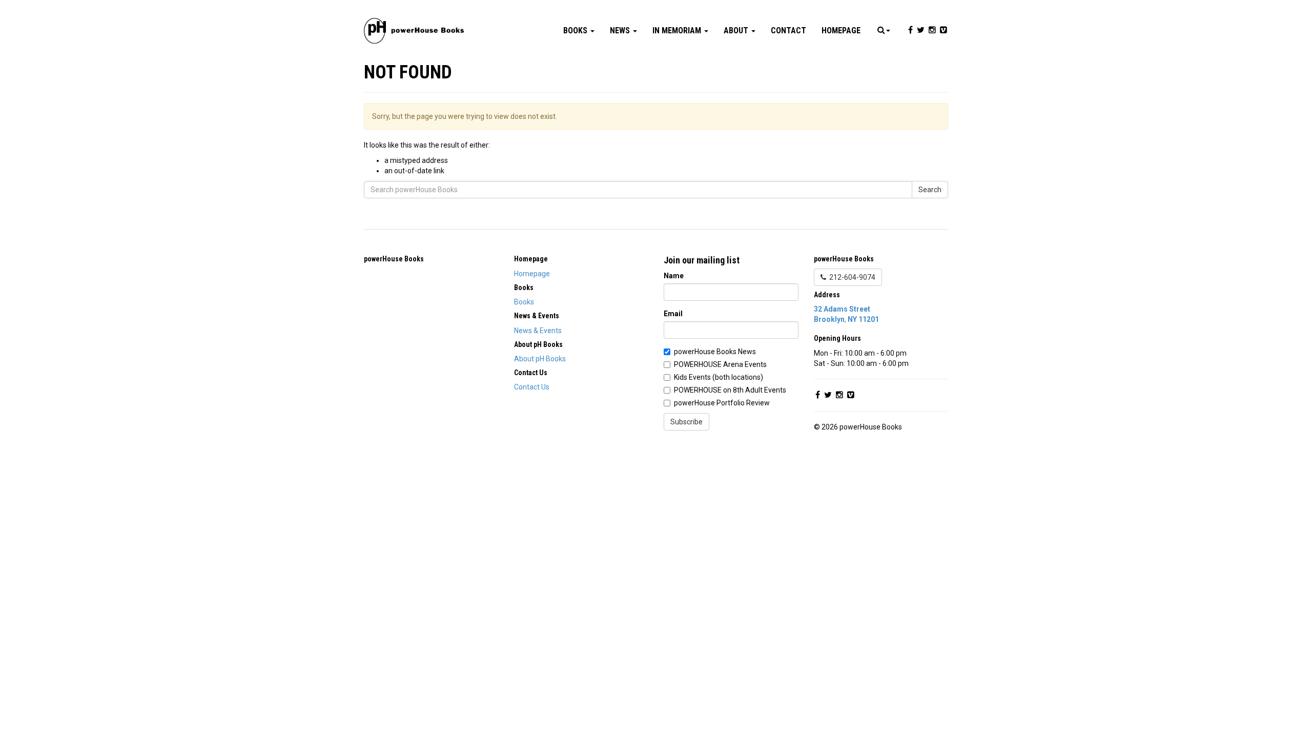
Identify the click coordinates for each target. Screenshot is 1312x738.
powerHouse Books (394, 259)
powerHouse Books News (715, 351)
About (737, 30)
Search (929, 190)
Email (673, 314)
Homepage (841, 30)
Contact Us (531, 387)
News (621, 30)
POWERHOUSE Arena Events (720, 364)
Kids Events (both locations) (718, 377)
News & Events (538, 330)
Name (674, 276)
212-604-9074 (850, 277)
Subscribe (686, 422)
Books (576, 30)
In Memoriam (677, 30)
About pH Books (540, 359)
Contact (788, 30)
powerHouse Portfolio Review (722, 403)
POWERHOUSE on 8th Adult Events (730, 390)
